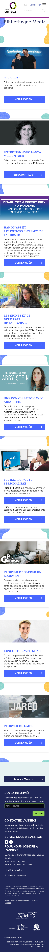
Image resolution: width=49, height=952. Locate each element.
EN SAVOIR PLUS (23, 174)
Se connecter (35, 5)
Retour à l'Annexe (23, 779)
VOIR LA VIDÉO (23, 99)
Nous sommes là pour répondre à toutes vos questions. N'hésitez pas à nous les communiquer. (24, 828)
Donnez (10, 942)
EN (25, 5)
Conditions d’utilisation (32, 944)
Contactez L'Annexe (20, 820)
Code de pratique (36, 946)
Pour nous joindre (23, 942)
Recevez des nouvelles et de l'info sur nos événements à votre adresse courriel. (24, 799)
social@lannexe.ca (17, 875)
